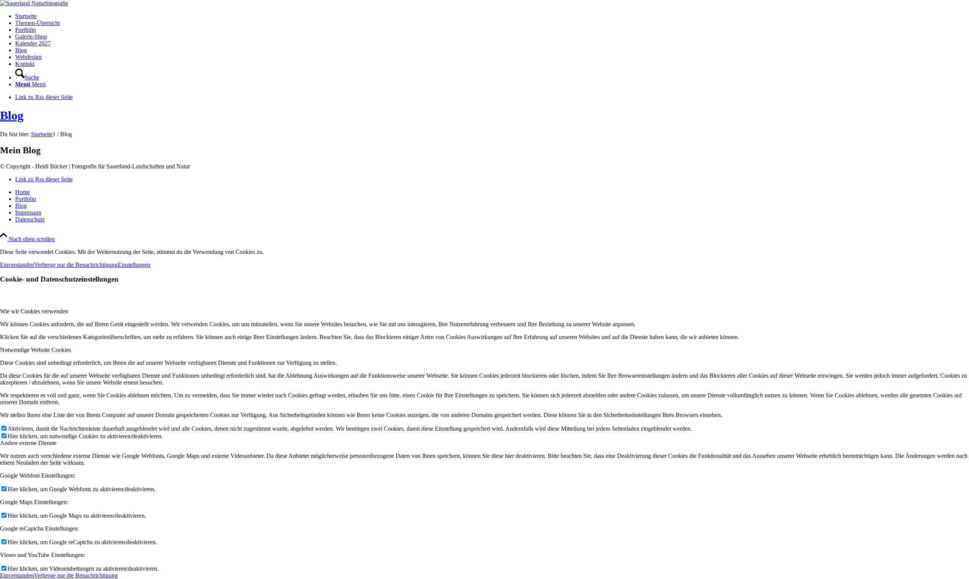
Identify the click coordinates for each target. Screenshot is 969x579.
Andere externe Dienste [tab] (28, 443)
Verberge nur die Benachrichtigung (76, 264)
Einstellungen (134, 264)
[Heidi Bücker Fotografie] (34, 3)
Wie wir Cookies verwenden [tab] (34, 311)
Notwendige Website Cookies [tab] (35, 350)
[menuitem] (492, 16)
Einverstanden (17, 264)
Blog (11, 115)
